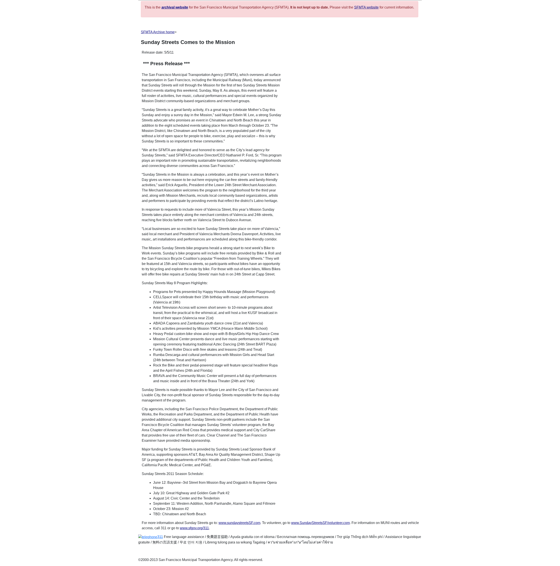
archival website (174, 7)
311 (160, 537)
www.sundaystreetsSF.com (239, 523)
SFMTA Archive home (158, 32)
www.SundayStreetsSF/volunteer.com (320, 523)
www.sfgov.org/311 (194, 528)
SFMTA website (366, 7)
